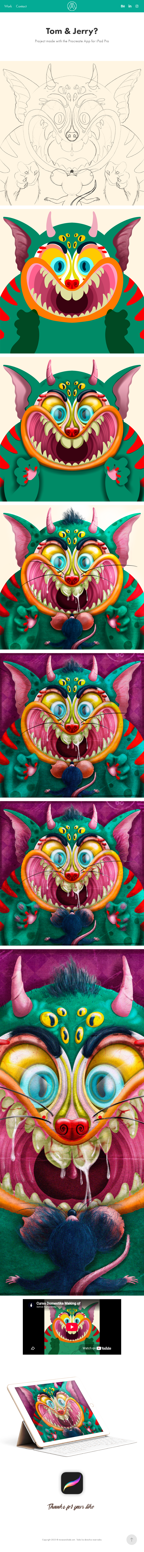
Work (8, 6)
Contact (21, 6)
